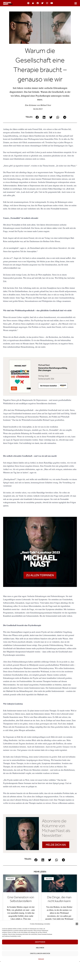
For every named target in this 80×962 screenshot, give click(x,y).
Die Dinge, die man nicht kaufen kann (59, 899)
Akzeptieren (40, 942)
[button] (77, 924)
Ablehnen (40, 948)
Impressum (41, 959)
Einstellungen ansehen (40, 953)
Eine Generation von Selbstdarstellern (21, 899)
